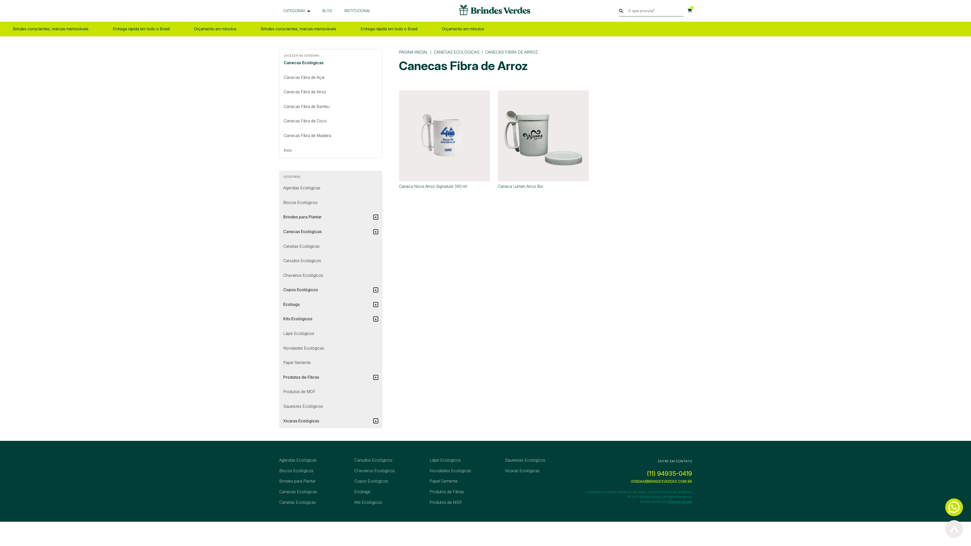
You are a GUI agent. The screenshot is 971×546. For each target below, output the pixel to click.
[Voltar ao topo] (954, 529)
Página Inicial (413, 52)
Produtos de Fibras (447, 491)
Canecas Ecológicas (456, 52)
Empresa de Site (680, 502)
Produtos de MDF (299, 391)
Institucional (357, 11)
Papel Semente (297, 362)
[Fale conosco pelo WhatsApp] (954, 507)
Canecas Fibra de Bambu (306, 106)
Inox (288, 150)
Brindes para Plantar (297, 481)
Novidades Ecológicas (303, 348)
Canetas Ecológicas (301, 246)
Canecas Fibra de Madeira (307, 135)
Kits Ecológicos (368, 502)
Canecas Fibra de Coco (305, 120)
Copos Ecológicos (371, 481)
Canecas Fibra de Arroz (305, 91)
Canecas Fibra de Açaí (304, 77)
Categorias (294, 11)
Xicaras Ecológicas (522, 470)
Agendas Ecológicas (301, 187)
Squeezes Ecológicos (303, 406)
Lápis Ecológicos (298, 333)
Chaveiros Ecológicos (303, 275)
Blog (327, 11)
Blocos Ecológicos (300, 202)
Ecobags (362, 491)
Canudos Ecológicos (302, 260)
